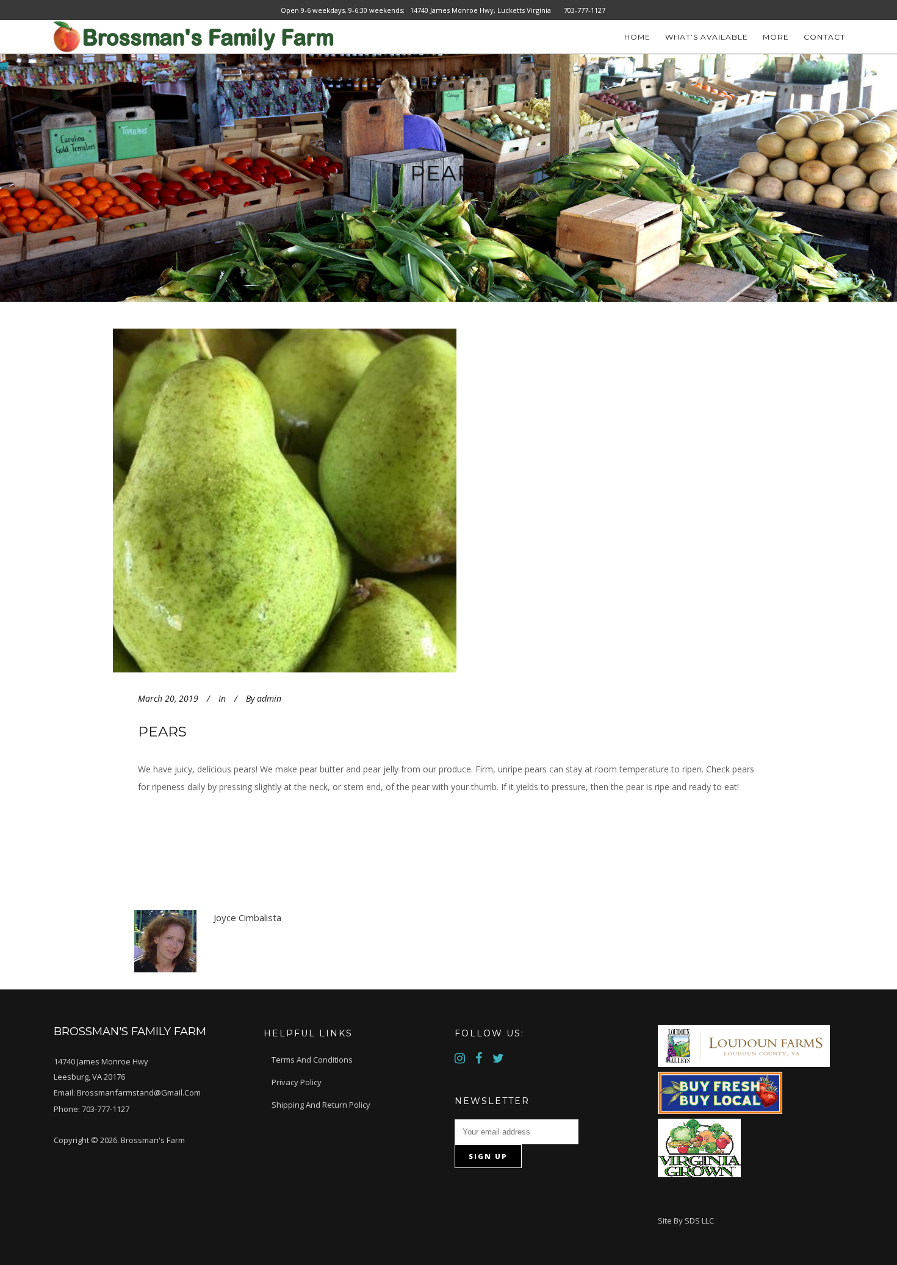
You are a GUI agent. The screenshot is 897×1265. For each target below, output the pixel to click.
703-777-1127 (105, 1108)
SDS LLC (699, 1220)
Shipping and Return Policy (321, 1104)
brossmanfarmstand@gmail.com (139, 1092)
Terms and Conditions (312, 1059)
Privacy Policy (297, 1082)
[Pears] (327, 500)
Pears (162, 731)
